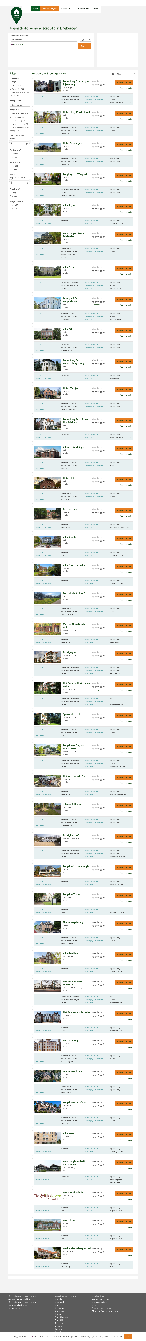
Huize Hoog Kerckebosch (77, 112)
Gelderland (60, 1308)
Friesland (59, 1305)
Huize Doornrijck (72, 143)
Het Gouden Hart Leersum (72, 983)
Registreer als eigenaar (17, 1305)
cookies (30, 1336)
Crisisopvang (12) (18, 120)
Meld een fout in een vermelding (106, 1311)
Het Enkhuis (70, 1220)
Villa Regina (69, 205)
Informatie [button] (65, 8)
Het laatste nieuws (100, 1302)
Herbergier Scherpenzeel (77, 1248)
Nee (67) (14, 205)
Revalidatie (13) (17, 89)
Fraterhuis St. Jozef (74, 593)
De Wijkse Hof (71, 835)
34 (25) (14, 82)
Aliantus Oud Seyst (73, 447)
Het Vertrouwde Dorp (75, 776)
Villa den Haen (71, 953)
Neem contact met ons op (103, 1308)
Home (35, 8)
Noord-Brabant (61, 1317)
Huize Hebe (69, 478)
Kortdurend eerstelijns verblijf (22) (19, 129)
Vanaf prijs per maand (17, 137)
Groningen (59, 1311)
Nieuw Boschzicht (73, 1071)
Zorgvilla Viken (71, 894)
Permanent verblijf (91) (20, 113)
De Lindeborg (70, 1040)
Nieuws (96, 8)
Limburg (59, 1314)
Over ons (96, 1305)
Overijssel (59, 1323)
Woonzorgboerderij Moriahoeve (74, 1163)
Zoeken (84, 46)
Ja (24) (14, 196)
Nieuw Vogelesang (73, 922)
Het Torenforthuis (73, 1192)
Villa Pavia (69, 267)
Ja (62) (14, 157)
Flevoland (59, 1302)
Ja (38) (14, 169)
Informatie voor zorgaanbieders (21, 1302)
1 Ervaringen (96, 305)
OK (128, 1337)
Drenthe (59, 1299)
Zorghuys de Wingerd (75, 174)
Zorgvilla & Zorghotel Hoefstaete (74, 747)
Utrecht (58, 1326)
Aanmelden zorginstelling (18, 1299)
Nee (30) (14, 153)
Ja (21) (14, 208)
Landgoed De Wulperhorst (70, 300)
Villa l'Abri (68, 329)
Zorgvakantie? (17, 201)
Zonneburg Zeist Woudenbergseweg (74, 362)
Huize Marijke (71, 388)
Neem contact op (124, 82)
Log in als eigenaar (15, 1308)
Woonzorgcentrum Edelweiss (73, 235)
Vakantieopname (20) (19, 124)
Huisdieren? (15, 162)
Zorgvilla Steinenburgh (76, 866)
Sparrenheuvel (71, 714)
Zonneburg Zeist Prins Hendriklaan (75, 421)
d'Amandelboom (72, 804)
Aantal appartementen (17, 176)
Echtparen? (15, 150)
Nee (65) (14, 193)
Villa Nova (68, 1133)
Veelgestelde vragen (101, 1299)
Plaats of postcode (20, 35)
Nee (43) (14, 166)
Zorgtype (14, 78)
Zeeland (58, 1329)
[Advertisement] (117, 50)
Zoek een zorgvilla (49, 8)
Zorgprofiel (15, 100)
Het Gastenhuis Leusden (77, 1012)
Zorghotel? (15, 189)
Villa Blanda (69, 537)
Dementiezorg (83, 8)
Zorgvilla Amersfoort (74, 1102)
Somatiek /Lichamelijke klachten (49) (20, 94)
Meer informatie (125, 88)
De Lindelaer (70, 509)
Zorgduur (14, 109)
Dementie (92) (17, 85)
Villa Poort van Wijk (74, 565)
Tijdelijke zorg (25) (18, 117)
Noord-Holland (61, 1320)
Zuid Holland (60, 1332)
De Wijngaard (70, 652)
